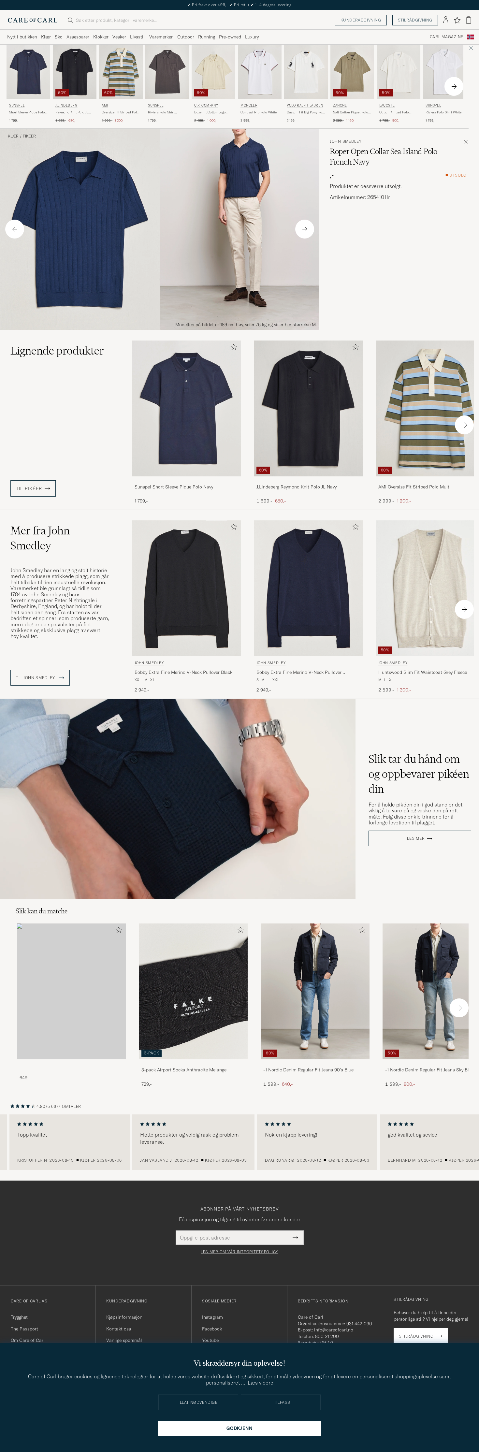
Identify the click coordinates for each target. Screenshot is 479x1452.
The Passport (24, 1329)
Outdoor (185, 37)
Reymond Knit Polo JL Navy (71, 112)
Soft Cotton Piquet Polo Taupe (350, 112)
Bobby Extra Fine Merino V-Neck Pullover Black (183, 672)
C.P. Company (206, 105)
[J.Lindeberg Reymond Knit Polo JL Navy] (308, 480)
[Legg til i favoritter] (232, 348)
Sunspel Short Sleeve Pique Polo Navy (174, 487)
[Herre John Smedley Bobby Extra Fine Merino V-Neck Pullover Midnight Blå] (308, 588)
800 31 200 (327, 1336)
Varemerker (161, 37)
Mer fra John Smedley (40, 538)
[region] (239, 1142)
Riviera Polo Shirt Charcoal (161, 112)
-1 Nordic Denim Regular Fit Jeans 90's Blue (308, 1070)
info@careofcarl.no (333, 1330)
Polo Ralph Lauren (305, 105)
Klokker (101, 37)
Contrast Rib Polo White (258, 112)
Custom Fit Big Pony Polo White (306, 112)
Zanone (340, 105)
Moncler (248, 105)
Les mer (416, 838)
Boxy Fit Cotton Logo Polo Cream (210, 112)
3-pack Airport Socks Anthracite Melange (183, 1070)
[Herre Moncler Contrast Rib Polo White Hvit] (260, 72)
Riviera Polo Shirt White (443, 112)
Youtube (210, 1340)
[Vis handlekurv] (468, 20)
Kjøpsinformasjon (124, 1317)
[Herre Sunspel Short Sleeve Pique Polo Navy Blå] (28, 72)
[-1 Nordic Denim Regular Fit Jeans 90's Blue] (315, 1063)
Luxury (252, 37)
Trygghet (19, 1317)
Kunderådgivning (361, 20)
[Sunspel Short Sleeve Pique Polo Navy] (186, 480)
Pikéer (29, 136)
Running (206, 37)
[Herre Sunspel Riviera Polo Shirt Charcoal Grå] (167, 72)
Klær (46, 37)
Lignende (57, 350)
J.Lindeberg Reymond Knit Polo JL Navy (296, 487)
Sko (59, 37)
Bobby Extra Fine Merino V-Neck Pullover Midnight (298, 672)
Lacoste (387, 105)
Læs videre (260, 1383)
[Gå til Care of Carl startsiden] (32, 20)
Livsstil (137, 37)
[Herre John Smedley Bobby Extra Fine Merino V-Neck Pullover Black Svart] (186, 588)
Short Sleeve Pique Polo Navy (27, 112)
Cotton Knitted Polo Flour (394, 112)
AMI (105, 105)
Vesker (119, 37)
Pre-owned (230, 37)
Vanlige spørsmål (124, 1340)
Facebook (212, 1329)
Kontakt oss (118, 1329)
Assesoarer (77, 37)
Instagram (212, 1317)
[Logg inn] (445, 20)
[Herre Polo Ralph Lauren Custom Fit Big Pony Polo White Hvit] (306, 72)
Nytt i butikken (22, 37)
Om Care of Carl (28, 1340)
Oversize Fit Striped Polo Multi (120, 112)
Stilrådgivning (415, 20)
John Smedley (346, 141)
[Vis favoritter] (457, 20)
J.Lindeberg (66, 105)
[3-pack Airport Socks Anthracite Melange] (193, 1063)
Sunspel (16, 105)
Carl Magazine (446, 37)
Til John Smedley (36, 677)
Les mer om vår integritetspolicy (239, 1252)
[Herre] (71, 991)
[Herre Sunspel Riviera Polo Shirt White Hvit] (445, 72)
